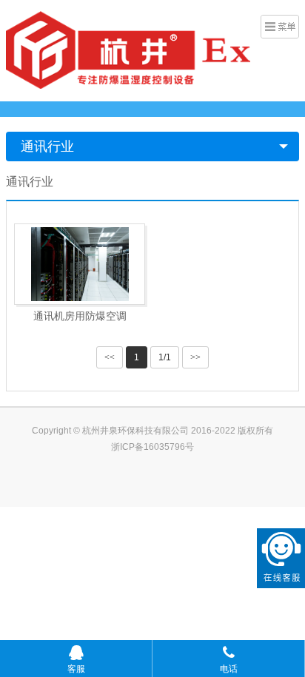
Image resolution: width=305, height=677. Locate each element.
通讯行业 (47, 146)
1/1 (164, 357)
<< (109, 357)
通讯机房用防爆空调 (80, 316)
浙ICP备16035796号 (152, 447)
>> (195, 357)
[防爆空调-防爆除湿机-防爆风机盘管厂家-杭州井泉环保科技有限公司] (128, 49)
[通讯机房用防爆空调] (79, 264)
